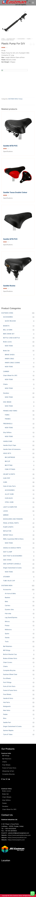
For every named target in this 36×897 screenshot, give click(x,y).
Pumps (29, 38)
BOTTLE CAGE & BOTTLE (11, 338)
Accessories (21, 38)
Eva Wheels (7, 678)
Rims (4, 718)
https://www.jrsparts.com (16, 840)
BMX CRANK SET (8, 334)
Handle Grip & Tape (9, 445)
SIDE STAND (7, 560)
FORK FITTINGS (10, 469)
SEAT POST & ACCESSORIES (12, 556)
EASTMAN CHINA (7, 313)
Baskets (7, 597)
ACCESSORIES (8, 317)
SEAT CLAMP (7, 552)
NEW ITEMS (9, 346)
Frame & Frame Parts (10, 690)
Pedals (5, 714)
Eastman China (6, 789)
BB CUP (7, 461)
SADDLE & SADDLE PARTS (12, 548)
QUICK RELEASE (10, 321)
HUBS (5, 482)
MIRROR (5, 515)
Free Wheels (7, 694)
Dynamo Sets (9, 609)
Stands (7, 637)
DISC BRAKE (7, 402)
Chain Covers (7, 662)
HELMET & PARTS (9, 474)
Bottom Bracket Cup (10, 654)
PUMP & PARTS (8, 527)
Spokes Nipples (8, 730)
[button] (25, 12)
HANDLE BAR (7, 441)
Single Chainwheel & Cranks (12, 568)
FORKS (7, 415)
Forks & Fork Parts (9, 686)
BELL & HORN (7, 330)
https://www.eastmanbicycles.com (19, 835)
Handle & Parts (8, 698)
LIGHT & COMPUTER (10, 507)
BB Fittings (6, 650)
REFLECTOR (7, 531)
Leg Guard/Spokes (11, 617)
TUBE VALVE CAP (9, 580)
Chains (5, 384)
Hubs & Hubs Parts (9, 486)
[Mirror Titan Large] (34, 44)
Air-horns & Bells (10, 593)
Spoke (7, 633)
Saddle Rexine (9, 286)
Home (3, 38)
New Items (6, 710)
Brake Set (6, 350)
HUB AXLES (9, 498)
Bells (6, 601)
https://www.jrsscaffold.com (17, 837)
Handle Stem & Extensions (12, 449)
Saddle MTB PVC (10, 146)
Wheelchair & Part (8, 771)
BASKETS (6, 326)
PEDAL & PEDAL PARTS (11, 523)
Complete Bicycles (9, 670)
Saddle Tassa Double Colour (15, 192)
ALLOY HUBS (9, 494)
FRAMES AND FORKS (10, 411)
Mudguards (7, 706)
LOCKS (5, 511)
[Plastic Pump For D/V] (31, 44)
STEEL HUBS (9, 502)
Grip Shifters (7, 432)
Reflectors (8, 629)
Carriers (7, 605)
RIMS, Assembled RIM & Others (13, 539)
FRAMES (7, 419)
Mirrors (7, 621)
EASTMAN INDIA (11, 38)
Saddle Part (7, 722)
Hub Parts (6, 702)
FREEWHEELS (7, 423)
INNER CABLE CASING (12, 362)
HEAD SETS (7, 453)
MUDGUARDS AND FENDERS (13, 519)
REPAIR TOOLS (8, 535)
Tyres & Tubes (7, 734)
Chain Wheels (6, 797)
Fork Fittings (7, 682)
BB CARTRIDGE (10, 457)
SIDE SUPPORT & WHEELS (12, 564)
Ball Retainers (7, 646)
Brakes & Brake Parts (10, 658)
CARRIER (6, 371)
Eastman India (6, 753)
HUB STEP (6, 478)
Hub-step (8, 613)
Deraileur (6, 393)
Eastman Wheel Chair (10, 674)
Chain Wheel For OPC (10, 375)
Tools (6, 641)
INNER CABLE (9, 358)
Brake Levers (7, 342)
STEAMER (6, 576)
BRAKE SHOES (10, 354)
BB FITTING (8, 465)
